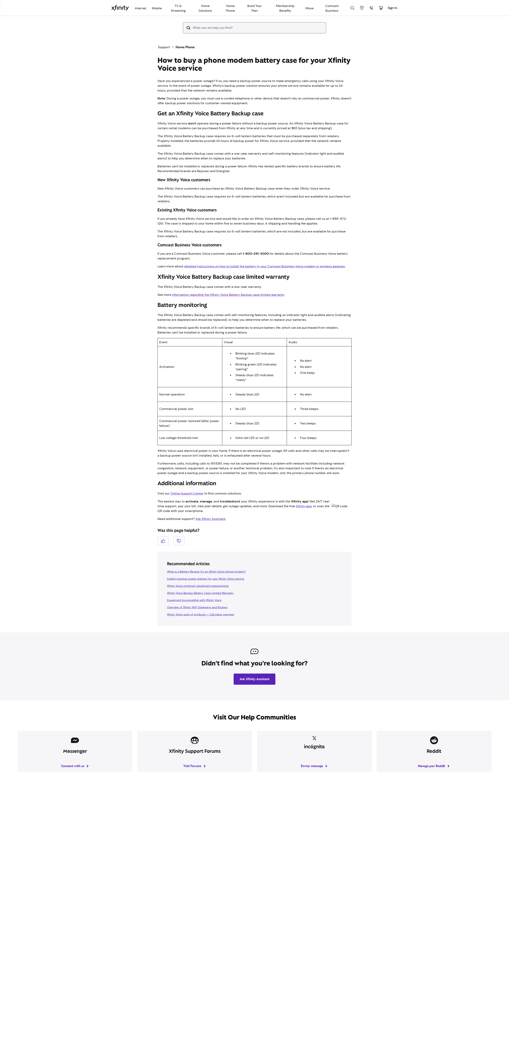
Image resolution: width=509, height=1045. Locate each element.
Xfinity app (304, 525)
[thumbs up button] (163, 559)
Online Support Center (186, 512)
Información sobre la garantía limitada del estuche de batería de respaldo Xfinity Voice (233, 309)
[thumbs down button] (179, 559)
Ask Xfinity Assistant (210, 538)
